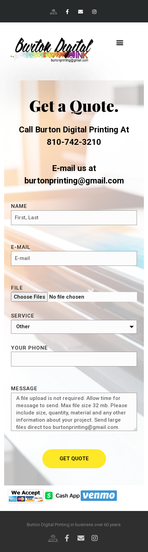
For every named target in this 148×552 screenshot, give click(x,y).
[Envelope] (80, 12)
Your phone (29, 348)
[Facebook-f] (67, 12)
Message (24, 388)
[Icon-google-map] (54, 12)
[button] (119, 42)
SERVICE (22, 316)
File (17, 288)
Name (19, 206)
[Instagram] (94, 12)
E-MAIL (21, 247)
